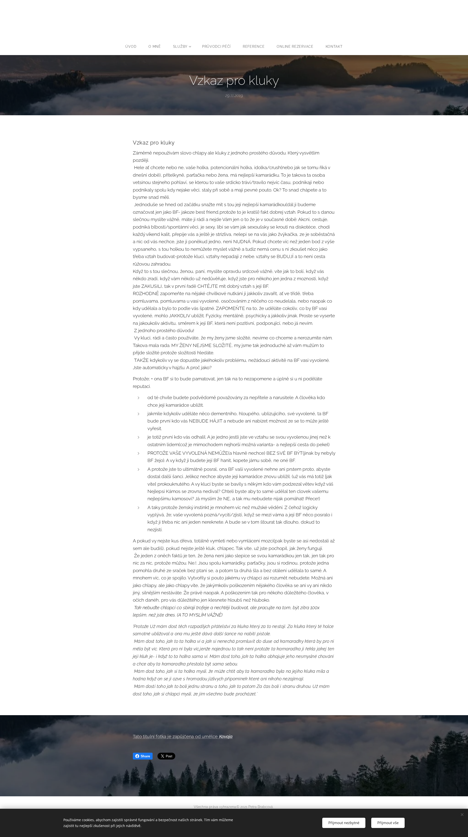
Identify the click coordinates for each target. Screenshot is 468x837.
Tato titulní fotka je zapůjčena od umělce (176, 736)
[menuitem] (133, 46)
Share (145, 756)
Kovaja (226, 736)
